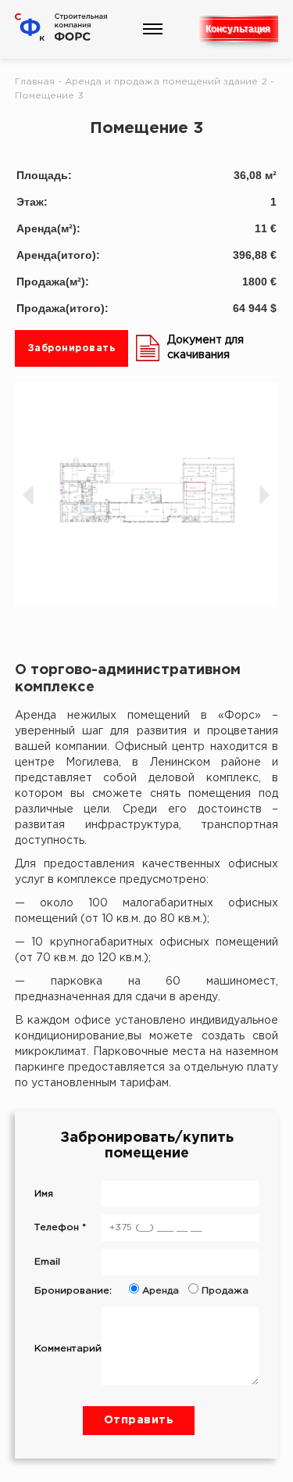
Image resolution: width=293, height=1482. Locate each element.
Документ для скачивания (205, 348)
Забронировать (72, 348)
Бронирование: (141, 1290)
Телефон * (60, 1227)
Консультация (237, 28)
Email (47, 1262)
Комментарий (68, 1348)
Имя (43, 1194)
